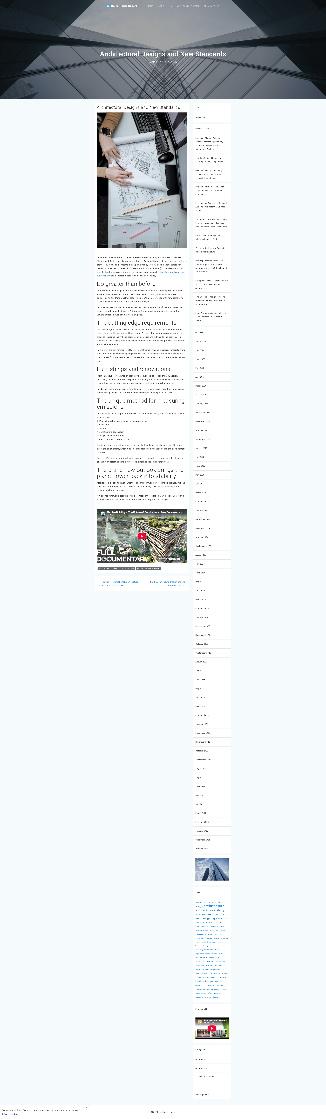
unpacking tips (200, 997)
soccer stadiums (216, 977)
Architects (200, 1059)
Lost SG (222, 962)
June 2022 (200, 786)
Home (150, 6)
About (160, 6)
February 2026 (202, 395)
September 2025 (203, 439)
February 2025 (202, 502)
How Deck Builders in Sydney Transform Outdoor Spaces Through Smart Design (208, 174)
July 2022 (199, 777)
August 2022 (201, 769)
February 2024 (202, 608)
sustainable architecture (214, 985)
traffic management (214, 993)
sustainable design (204, 989)
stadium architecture (216, 981)
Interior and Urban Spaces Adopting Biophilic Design (207, 237)
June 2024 (200, 573)
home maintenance (211, 954)
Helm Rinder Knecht (166, 1112)
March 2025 (200, 493)
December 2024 (202, 519)
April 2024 (200, 591)
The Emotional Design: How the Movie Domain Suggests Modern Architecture (210, 300)
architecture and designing (123, 568)
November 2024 (202, 528)
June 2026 (200, 359)
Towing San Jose (220, 989)
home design (210, 950)
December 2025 (202, 413)
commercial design (218, 930)
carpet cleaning (205, 930)
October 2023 (201, 644)
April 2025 (200, 484)
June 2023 (200, 680)
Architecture (201, 1068)
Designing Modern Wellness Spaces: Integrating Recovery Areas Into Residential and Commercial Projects (209, 143)
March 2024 (200, 599)
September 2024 (203, 546)
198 (170, 6)
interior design (204, 961)
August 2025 (201, 448)
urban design (213, 997)
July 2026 (199, 350)
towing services (200, 993)
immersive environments (211, 958)
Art (196, 1086)
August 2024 (201, 555)
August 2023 (201, 662)
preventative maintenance (204, 969)
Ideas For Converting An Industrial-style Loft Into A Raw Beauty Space (211, 317)
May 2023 (199, 688)
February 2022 (202, 822)
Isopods (216, 962)
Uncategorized (202, 1095)
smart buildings (203, 977)
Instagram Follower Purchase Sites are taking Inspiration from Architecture (211, 284)
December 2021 (202, 840)
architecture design (209, 926)
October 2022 (201, 751)
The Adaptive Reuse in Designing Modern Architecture (210, 250)
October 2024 (201, 537)
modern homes (200, 965)
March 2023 (200, 706)
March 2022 (200, 813)
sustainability (200, 985)
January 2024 (201, 617)
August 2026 (201, 341)
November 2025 (202, 421)
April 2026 (200, 377)
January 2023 (201, 724)
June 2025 (200, 466)
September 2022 (203, 760)
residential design (216, 973)
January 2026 (201, 404)
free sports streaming (211, 946)
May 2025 (199, 475)
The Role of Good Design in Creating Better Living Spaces (209, 160)
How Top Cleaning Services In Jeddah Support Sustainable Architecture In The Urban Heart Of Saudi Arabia (211, 266)
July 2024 (199, 564)
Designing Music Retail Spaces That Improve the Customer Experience (209, 190)
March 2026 (200, 386)
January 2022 (201, 831)
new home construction (214, 965)
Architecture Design (188, 6)
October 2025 (201, 430)
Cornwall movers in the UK (205, 934)
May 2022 (199, 795)
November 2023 (202, 635)
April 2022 (200, 804)
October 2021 (201, 849)
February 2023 (202, 715)
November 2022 (202, 742)
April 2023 (200, 697)
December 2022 (202, 733)
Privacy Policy (212, 6)
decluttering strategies (214, 938)
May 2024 (199, 582)
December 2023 (202, 626)
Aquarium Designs (202, 902)
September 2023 (203, 653)
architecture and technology (148, 568)
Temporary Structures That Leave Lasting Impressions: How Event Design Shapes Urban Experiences (211, 223)
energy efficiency (205, 942)
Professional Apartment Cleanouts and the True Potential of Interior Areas (211, 207)
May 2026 (199, 368)
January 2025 (201, 510)
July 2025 (199, 457)
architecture (104, 568)
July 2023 (199, 671)
